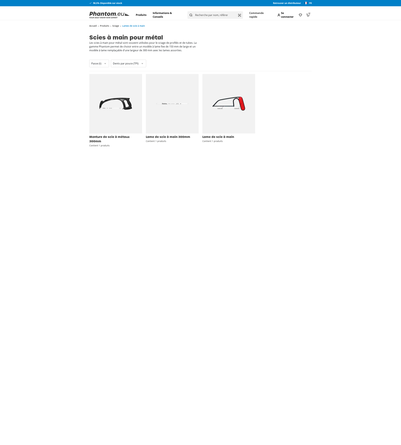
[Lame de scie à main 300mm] (172, 104)
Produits (141, 15)
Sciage (115, 25)
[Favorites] (300, 15)
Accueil (93, 25)
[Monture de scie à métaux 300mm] (115, 104)
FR (310, 3)
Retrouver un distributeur (287, 3)
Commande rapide (256, 14)
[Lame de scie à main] (228, 104)
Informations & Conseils (162, 14)
